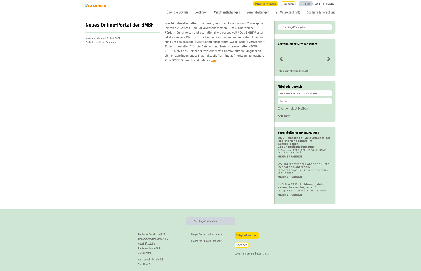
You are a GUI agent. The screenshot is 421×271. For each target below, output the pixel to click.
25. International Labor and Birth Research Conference (304, 165)
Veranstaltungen (258, 12)
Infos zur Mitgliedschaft (293, 71)
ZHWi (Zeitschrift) (288, 12)
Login (238, 253)
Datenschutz (262, 253)
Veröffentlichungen (227, 12)
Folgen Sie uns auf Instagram (207, 234)
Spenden (242, 245)
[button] (281, 58)
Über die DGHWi (177, 12)
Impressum (248, 253)
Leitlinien (201, 12)
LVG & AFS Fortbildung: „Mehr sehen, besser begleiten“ (301, 186)
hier (213, 60)
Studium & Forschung (321, 12)
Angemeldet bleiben (294, 108)
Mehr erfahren (290, 156)
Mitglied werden (247, 235)
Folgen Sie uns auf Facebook (206, 241)
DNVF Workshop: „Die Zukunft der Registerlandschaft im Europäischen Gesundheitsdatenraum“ (304, 142)
